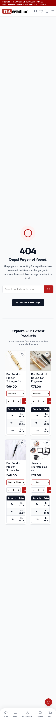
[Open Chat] (48, 702)
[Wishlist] (41, 11)
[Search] (36, 11)
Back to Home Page (29, 302)
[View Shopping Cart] (46, 11)
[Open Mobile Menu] (53, 11)
